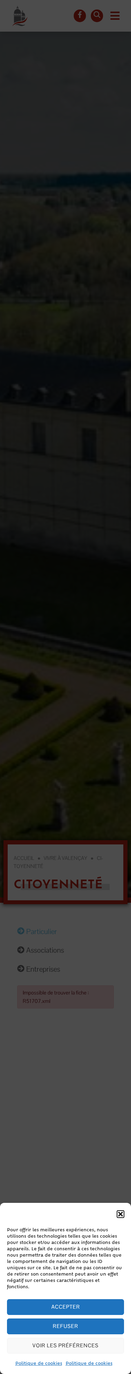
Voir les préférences (65, 1345)
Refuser (65, 1326)
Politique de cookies (38, 1364)
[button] (120, 1214)
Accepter (65, 1306)
